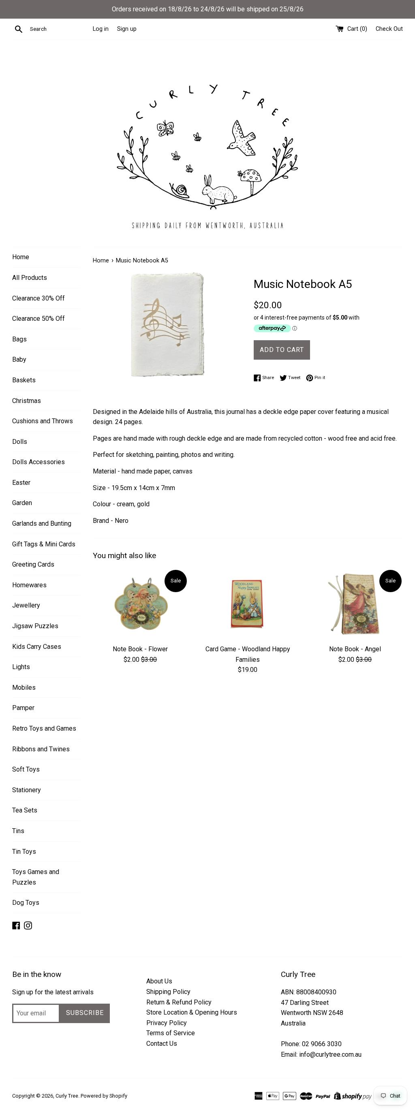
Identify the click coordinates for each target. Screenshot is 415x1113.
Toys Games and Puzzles (35, 877)
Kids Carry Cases (36, 646)
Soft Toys (26, 769)
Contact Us (161, 1043)
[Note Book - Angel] (355, 604)
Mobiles (24, 687)
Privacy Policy (166, 1023)
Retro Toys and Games (44, 728)
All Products (29, 277)
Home (20, 257)
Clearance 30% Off (38, 298)
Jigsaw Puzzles (35, 626)
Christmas (26, 401)
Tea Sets (24, 810)
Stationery (26, 790)
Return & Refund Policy (179, 1002)
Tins (18, 831)
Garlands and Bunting (41, 523)
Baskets (24, 380)
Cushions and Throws (42, 421)
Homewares (29, 585)
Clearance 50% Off (38, 318)
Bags (19, 339)
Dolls (19, 442)
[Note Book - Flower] (140, 604)
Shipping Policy (168, 992)
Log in (101, 29)
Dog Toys (25, 902)
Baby (19, 359)
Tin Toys (24, 851)
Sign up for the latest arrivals (53, 992)
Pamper (23, 708)
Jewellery (26, 605)
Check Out (389, 29)
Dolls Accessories (38, 462)
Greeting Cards (33, 564)
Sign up (127, 29)
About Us (159, 981)
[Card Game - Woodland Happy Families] (247, 604)
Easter (21, 482)
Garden (22, 503)
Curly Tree (67, 1096)
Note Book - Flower (140, 649)
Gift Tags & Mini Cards (43, 544)
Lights (21, 667)
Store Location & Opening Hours (191, 1012)
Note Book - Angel (355, 649)
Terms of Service (170, 1033)
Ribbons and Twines (41, 749)
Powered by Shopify (104, 1096)
